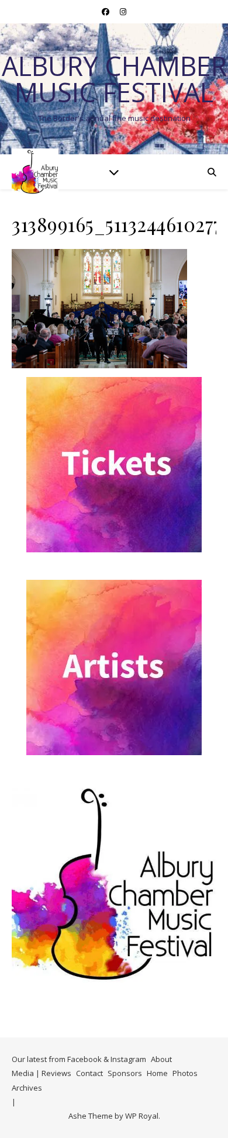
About (161, 1059)
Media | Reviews (41, 1073)
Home (157, 1073)
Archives (27, 1087)
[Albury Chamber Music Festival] (35, 171)
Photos (185, 1073)
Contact (89, 1073)
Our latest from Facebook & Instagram (79, 1059)
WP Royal (141, 1116)
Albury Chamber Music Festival (114, 79)
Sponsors (125, 1073)
